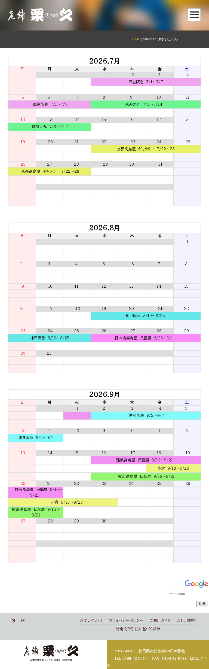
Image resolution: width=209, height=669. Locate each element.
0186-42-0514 (134, 658)
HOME (135, 39)
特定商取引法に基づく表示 (138, 629)
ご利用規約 (186, 620)
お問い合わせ (91, 620)
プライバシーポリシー (126, 620)
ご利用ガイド (160, 620)
